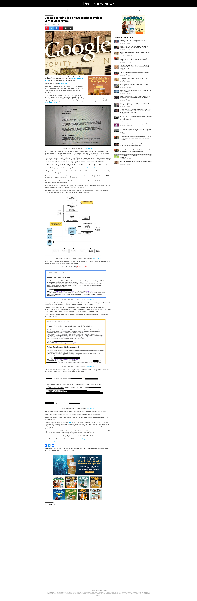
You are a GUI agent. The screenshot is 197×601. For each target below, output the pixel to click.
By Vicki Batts (128, 87)
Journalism (94, 448)
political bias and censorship (92, 168)
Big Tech (59, 448)
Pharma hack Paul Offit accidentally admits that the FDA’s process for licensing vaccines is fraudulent (134, 41)
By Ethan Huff (128, 43)
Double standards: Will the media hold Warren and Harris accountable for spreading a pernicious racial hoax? (134, 47)
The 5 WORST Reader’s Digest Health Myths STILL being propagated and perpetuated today (133, 79)
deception (63, 10)
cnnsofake (83, 10)
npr (58, 10)
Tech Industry (70, 450)
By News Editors (129, 49)
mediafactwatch (73, 10)
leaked (100, 448)
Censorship (65, 448)
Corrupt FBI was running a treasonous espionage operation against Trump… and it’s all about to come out (134, 73)
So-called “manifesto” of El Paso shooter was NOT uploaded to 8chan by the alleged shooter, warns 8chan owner (135, 104)
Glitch (84, 448)
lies (103, 448)
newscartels (110, 10)
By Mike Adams (128, 62)
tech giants (63, 450)
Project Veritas (89, 148)
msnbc (89, 10)
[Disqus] (78, 525)
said (70, 422)
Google (89, 448)
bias (55, 448)
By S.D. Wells (128, 81)
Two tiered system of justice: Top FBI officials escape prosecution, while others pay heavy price (133, 144)
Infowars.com (63, 83)
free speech (78, 448)
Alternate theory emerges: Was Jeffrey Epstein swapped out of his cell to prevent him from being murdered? (135, 150)
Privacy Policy (98, 595)
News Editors (56, 24)
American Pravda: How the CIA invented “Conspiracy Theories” (135, 124)
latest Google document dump (86, 439)
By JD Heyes (128, 69)
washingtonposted (99, 10)
